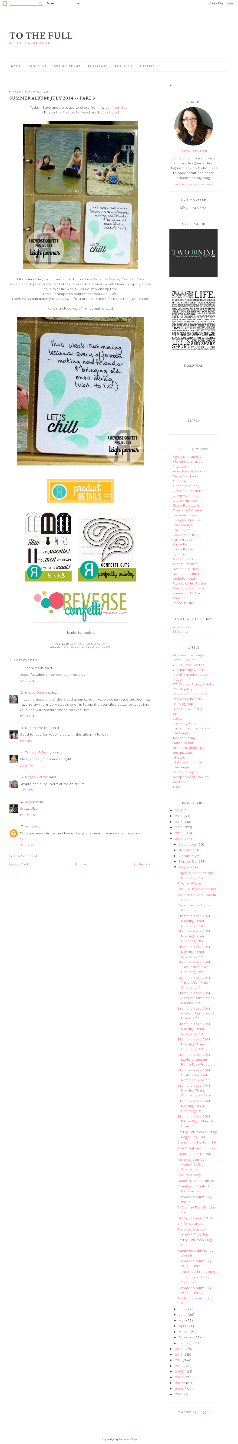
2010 (179, 1366)
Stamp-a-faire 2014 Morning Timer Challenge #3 (194, 1028)
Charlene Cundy (186, 486)
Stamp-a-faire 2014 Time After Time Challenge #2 (194, 967)
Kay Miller (181, 544)
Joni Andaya (183, 525)
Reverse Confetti (74, 646)
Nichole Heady (185, 578)
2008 (180, 1377)
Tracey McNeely (38, 752)
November (188, 850)
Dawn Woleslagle (187, 495)
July (182, 1309)
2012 (179, 1354)
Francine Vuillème (187, 510)
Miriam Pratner (185, 564)
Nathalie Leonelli (187, 573)
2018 (179, 816)
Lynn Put (180, 554)
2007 (180, 1383)
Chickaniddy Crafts (188, 670)
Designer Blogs (128, 1439)
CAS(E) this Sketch (188, 665)
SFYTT (178, 713)
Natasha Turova (186, 569)
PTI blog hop (183, 689)
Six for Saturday (191, 1223)
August (185, 867)
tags (176, 786)
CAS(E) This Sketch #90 (197, 889)
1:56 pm (26, 741)
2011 (179, 1360)
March (184, 1332)
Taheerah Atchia (186, 593)
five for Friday (184, 738)
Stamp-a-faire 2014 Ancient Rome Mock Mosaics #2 (196, 998)
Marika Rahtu (183, 559)
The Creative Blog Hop (196, 1148)
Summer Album (100, 646)
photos (179, 757)
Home (16, 66)
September (189, 861)
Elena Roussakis (186, 505)
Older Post (143, 864)
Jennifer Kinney (185, 515)
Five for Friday (189, 883)
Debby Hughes (185, 500)
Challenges (182, 626)
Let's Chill (109, 294)
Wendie (179, 598)
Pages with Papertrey (190, 694)
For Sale (124, 66)
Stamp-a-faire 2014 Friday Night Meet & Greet (195, 1121)
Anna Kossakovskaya (190, 471)
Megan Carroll (36, 777)
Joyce (30, 802)
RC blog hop (183, 704)
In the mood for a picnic (198, 1271)
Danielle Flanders (187, 491)
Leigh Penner (193, 151)
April (183, 1326)
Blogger (203, 1412)
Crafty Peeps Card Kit (195, 1218)
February (186, 1337)
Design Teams (67, 66)
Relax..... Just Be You (194, 1154)
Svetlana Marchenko (190, 588)
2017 (179, 822)
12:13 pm (27, 716)
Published (98, 66)
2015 (179, 833)
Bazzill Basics (184, 660)
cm (27, 826)
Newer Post (18, 864)
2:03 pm (27, 765)
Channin (179, 481)
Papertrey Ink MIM (187, 699)
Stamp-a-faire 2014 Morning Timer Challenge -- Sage (195, 1090)
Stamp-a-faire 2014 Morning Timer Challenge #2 (194, 1044)
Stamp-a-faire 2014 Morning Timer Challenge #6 (194, 920)
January (185, 1343)
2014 (179, 838)
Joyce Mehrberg (186, 534)
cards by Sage (185, 723)
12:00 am (28, 815)
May (182, 1320)
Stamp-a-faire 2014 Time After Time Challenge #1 (194, 982)
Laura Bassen (184, 549)
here (113, 112)
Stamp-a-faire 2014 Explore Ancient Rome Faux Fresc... (195, 1059)
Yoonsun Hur (183, 603)
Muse (177, 679)
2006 (180, 1388)
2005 (180, 1394)
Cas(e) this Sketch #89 (197, 1142)
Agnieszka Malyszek (189, 457)
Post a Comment (23, 856)
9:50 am (27, 681)
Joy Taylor (181, 530)
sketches (180, 782)
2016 (179, 827)
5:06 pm (27, 790)
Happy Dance (36, 692)
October (186, 856)
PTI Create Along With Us (193, 684)
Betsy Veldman (185, 476)
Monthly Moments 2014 (192, 674)
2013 (179, 1348)
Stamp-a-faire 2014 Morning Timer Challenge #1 (194, 1106)
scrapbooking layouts (191, 777)
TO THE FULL (41, 36)
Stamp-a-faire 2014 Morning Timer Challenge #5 (194, 936)
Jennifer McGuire (187, 520)
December (188, 844)
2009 (180, 1371)
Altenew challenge (188, 655)
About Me (37, 66)
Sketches (181, 631)
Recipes (147, 66)
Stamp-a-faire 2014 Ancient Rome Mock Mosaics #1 (196, 1013)
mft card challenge (188, 747)
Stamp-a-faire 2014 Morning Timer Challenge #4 (194, 951)
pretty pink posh (187, 772)
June (183, 1314)
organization (183, 752)
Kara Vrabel (182, 539)
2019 (179, 810)
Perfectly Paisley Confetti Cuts (119, 279)
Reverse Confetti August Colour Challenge (192, 1164)
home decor (183, 743)
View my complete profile (193, 184)
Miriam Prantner (38, 728)
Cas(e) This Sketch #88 (197, 1180)
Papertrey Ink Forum (189, 583)
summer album (118, 107)
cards (177, 718)
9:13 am (26, 844)
